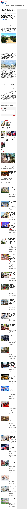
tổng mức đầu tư (2, 105)
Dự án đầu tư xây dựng (8, 104)
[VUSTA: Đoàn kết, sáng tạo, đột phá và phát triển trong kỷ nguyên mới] (5, 365)
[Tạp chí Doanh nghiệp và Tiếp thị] (4, 2)
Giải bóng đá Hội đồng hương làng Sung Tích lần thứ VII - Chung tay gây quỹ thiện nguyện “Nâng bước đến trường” (12, 389)
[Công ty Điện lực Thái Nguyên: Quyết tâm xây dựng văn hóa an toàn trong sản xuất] (8, 123)
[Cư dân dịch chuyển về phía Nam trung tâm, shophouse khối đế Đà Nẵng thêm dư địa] (5, 190)
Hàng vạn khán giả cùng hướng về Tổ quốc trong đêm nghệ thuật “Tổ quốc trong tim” (13, 138)
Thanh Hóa (4, 104)
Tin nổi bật (2, 151)
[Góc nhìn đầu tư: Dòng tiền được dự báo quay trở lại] (5, 438)
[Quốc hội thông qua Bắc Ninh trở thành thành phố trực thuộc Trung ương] (5, 173)
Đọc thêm (2, 185)
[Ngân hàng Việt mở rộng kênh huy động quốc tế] (5, 489)
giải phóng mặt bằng (11, 105)
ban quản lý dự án (6, 105)
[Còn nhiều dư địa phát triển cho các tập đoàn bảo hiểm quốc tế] (5, 478)
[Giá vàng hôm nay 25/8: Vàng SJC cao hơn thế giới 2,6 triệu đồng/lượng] (5, 377)
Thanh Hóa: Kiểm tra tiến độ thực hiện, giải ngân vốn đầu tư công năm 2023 (8, 25)
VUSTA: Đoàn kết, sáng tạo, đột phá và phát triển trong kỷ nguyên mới (12, 364)
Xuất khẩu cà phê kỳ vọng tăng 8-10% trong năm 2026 (12, 326)
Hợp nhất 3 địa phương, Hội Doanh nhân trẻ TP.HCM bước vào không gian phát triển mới (8, 182)
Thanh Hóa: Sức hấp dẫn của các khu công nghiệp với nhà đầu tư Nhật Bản (8, 23)
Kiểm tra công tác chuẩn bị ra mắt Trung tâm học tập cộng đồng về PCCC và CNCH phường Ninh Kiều (8, 138)
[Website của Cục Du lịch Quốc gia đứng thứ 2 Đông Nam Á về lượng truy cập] (5, 302)
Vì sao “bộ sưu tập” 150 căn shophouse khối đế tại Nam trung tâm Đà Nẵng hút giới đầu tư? (12, 349)
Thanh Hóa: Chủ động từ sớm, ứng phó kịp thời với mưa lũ (7, 164)
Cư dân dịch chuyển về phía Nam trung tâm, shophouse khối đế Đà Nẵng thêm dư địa (12, 189)
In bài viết (6, 19)
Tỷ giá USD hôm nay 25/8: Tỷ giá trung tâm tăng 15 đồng (12, 315)
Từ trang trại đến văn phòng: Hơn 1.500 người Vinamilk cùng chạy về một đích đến (12, 257)
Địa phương (1, 13)
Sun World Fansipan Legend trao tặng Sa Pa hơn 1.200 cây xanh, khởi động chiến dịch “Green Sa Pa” (12, 287)
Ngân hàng (10, 317)
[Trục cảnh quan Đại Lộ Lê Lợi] (8, 38)
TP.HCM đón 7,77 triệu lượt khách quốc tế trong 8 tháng (3, 128)
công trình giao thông (13, 104)
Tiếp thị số (10, 304)
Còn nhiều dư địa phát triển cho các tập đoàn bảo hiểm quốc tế (12, 477)
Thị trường (10, 379)
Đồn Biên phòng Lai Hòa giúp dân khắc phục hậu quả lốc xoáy (3, 148)
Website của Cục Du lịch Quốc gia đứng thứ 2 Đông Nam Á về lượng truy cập (12, 301)
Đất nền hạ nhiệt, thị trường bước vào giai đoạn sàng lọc (12, 499)
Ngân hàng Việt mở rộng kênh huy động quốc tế (12, 487)
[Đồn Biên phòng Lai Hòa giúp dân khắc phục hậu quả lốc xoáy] (3, 144)
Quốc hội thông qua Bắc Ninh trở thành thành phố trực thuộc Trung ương (12, 172)
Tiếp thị (2, 5)
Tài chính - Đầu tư (11, 438)
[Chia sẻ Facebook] (2, 19)
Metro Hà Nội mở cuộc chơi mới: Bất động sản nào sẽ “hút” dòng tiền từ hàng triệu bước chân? (12, 418)
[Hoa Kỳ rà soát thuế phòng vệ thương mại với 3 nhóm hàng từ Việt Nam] (5, 338)
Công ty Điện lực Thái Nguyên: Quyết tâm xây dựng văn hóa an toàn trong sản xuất (8, 128)
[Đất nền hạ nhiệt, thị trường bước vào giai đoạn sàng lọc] (5, 501)
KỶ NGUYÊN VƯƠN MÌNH (11, 366)
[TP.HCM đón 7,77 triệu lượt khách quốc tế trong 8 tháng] (3, 123)
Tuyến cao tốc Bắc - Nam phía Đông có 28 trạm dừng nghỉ (12, 202)
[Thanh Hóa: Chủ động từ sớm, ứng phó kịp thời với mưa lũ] (8, 158)
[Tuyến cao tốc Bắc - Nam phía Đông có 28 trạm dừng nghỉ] (5, 204)
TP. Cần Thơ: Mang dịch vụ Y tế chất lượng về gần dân (3, 137)
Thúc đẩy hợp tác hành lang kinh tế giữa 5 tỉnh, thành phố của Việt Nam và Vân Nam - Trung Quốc (8, 179)
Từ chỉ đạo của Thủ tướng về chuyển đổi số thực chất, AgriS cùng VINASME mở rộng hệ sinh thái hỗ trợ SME (12, 225)
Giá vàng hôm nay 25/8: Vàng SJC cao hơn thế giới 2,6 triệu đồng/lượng (12, 376)
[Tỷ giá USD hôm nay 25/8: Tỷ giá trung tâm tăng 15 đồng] (5, 316)
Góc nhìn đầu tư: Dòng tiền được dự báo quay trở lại (12, 436)
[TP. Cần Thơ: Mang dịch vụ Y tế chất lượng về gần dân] (3, 133)
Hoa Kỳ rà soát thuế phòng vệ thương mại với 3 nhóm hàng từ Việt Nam (12, 337)
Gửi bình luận (13, 115)
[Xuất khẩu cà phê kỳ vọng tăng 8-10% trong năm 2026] (5, 327)
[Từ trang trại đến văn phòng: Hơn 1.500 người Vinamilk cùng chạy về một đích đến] (5, 257)
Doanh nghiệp (10, 229)
